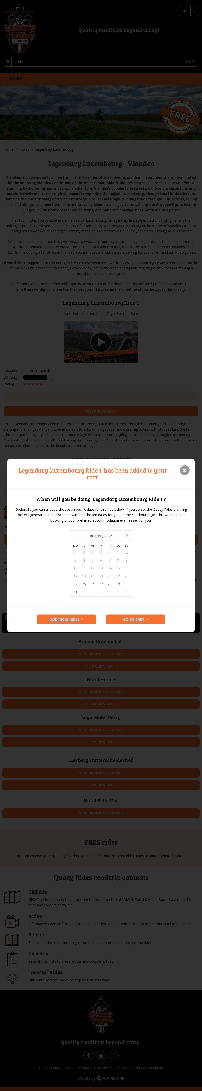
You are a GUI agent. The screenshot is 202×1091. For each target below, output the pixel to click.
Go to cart (134, 619)
